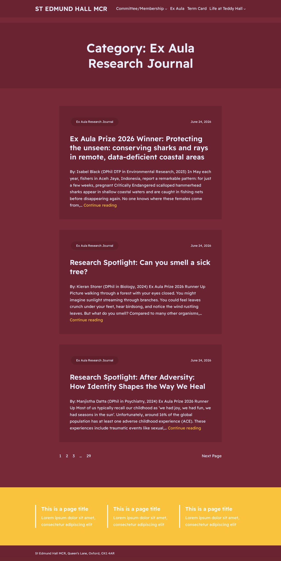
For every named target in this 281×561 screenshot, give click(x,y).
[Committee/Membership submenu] (166, 8)
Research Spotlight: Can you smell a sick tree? (140, 267)
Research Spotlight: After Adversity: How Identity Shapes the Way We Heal (137, 382)
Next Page (212, 455)
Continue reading (100, 205)
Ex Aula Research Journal (94, 122)
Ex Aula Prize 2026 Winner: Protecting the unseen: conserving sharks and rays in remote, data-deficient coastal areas (139, 147)
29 (88, 455)
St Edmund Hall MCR (71, 9)
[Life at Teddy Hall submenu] (244, 8)
